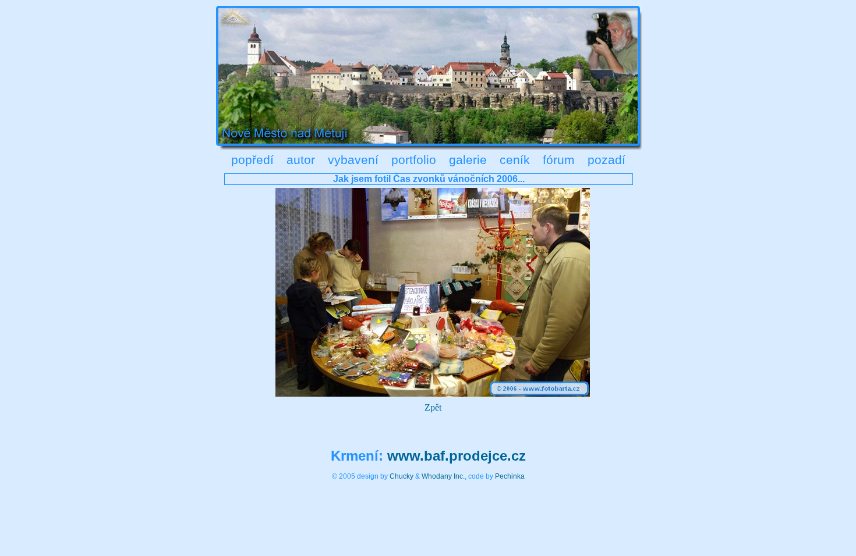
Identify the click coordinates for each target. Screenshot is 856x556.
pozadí (606, 159)
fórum (559, 159)
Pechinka (510, 476)
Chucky (401, 476)
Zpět (433, 407)
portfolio (413, 159)
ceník (515, 159)
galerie (468, 159)
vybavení (353, 159)
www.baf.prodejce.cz (456, 456)
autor (300, 159)
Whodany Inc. (443, 476)
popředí (252, 159)
